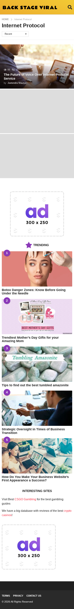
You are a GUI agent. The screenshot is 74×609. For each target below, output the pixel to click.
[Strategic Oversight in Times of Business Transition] (37, 408)
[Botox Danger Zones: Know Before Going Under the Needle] (37, 269)
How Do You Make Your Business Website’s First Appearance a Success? (35, 478)
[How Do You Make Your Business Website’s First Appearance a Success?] (37, 455)
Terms (6, 595)
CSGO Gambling (25, 499)
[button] (70, 7)
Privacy (18, 595)
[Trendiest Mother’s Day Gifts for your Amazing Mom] (37, 316)
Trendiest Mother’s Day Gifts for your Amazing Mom (30, 339)
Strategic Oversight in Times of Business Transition (33, 430)
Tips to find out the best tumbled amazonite (35, 385)
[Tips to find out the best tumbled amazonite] (37, 364)
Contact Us (33, 595)
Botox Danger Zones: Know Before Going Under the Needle (34, 291)
